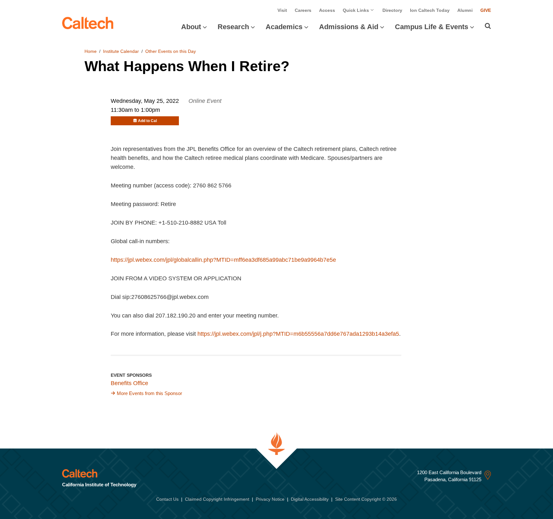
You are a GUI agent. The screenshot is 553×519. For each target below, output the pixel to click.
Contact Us (167, 499)
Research (233, 27)
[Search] (488, 26)
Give (485, 10)
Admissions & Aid (348, 27)
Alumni (465, 10)
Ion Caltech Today (430, 10)
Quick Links (356, 10)
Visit (282, 10)
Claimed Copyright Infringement (217, 499)
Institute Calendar (121, 51)
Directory (392, 10)
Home (90, 51)
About (191, 27)
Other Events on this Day (170, 51)
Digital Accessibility (310, 499)
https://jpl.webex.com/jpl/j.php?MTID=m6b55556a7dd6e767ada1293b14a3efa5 (298, 334)
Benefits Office (129, 383)
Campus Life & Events (431, 27)
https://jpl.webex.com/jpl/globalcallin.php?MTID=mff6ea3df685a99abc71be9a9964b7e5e (223, 260)
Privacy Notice (270, 499)
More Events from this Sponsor (149, 393)
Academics (284, 27)
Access (327, 10)
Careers (303, 10)
